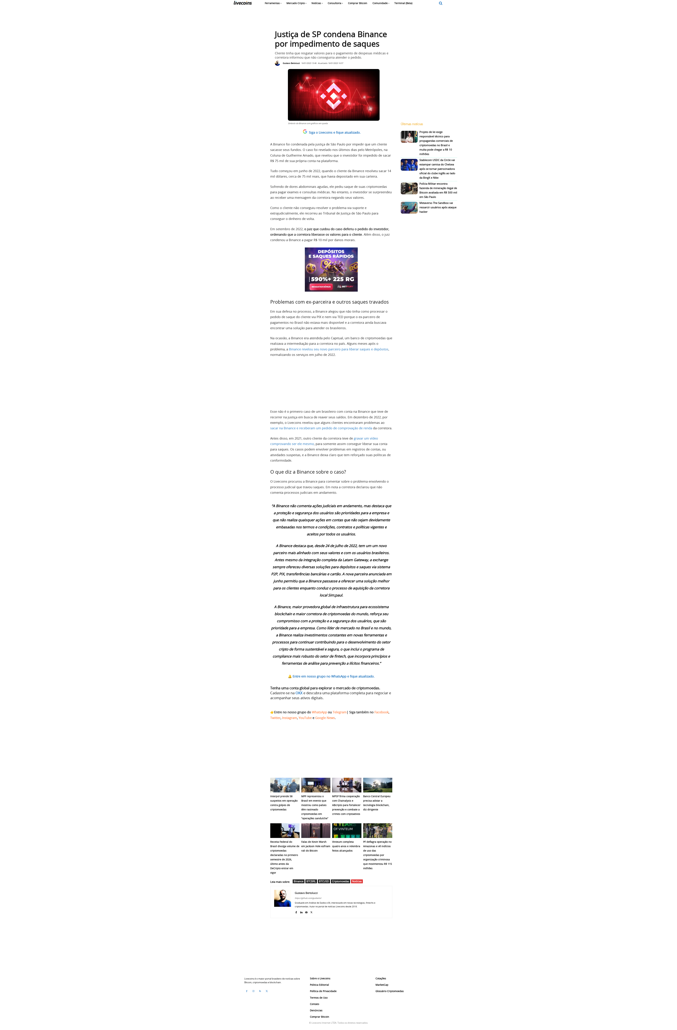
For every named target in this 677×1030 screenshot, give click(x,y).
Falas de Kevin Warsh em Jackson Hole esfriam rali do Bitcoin (315, 846)
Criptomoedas (340, 881)
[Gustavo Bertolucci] (278, 63)
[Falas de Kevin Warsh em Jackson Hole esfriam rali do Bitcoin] (316, 830)
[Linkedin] (301, 911)
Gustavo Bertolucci (291, 63)
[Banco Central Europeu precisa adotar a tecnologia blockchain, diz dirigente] (377, 785)
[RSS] (260, 991)
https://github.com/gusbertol (308, 898)
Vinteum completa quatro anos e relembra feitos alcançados (346, 846)
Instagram (289, 718)
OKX (299, 693)
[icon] (441, 3)
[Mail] (306, 911)
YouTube (305, 718)
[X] (311, 911)
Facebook (381, 712)
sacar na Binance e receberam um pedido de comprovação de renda (321, 428)
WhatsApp (319, 712)
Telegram (340, 712)
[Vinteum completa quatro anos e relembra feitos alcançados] (346, 830)
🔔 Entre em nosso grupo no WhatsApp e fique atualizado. (331, 676)
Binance (298, 881)
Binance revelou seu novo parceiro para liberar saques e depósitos (338, 349)
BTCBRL (311, 881)
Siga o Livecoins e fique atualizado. (335, 132)
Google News (325, 718)
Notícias (357, 881)
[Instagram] (253, 991)
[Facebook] (296, 911)
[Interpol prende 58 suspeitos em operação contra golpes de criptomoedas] (285, 785)
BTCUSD (324, 881)
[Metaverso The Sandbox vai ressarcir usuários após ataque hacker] (409, 208)
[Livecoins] (242, 4)
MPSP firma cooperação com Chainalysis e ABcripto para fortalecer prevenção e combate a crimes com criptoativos (346, 805)
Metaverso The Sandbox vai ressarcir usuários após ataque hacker (437, 207)
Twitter (275, 718)
